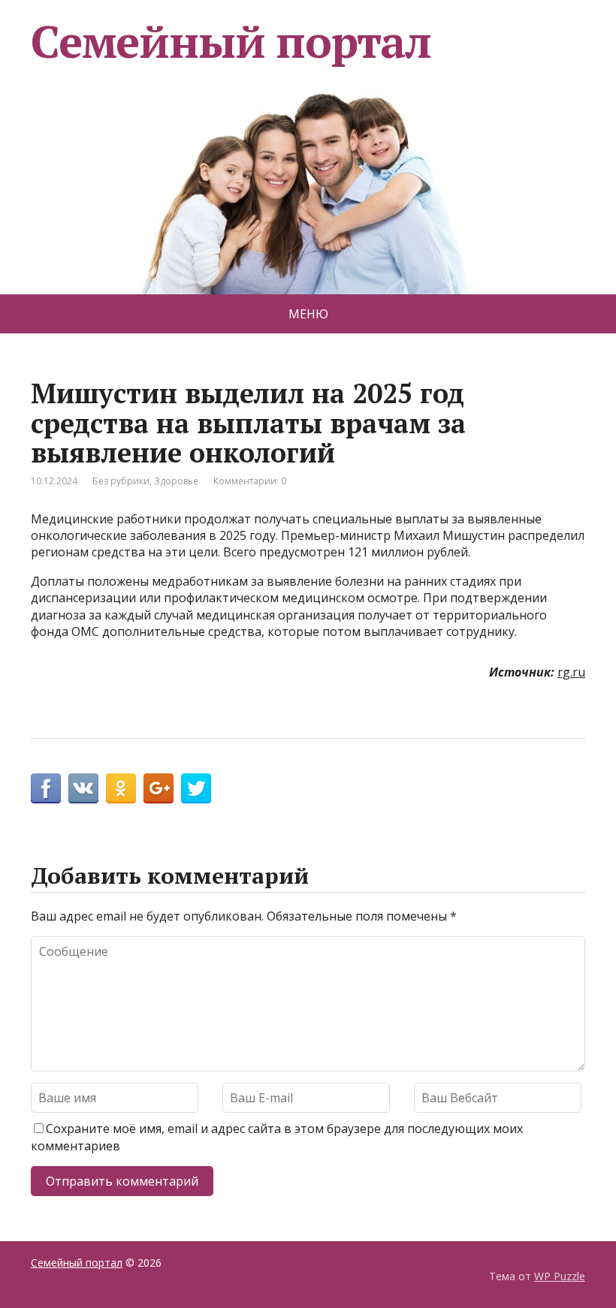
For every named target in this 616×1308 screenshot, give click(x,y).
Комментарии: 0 (249, 481)
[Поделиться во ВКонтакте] (83, 788)
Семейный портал (231, 41)
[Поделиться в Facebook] (46, 788)
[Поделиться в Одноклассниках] (121, 788)
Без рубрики (120, 481)
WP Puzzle (559, 1276)
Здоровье (176, 481)
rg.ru (571, 672)
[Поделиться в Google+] (158, 788)
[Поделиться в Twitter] (196, 788)
